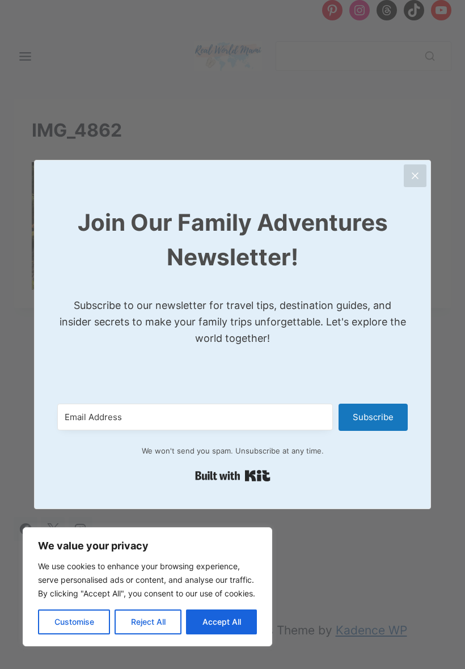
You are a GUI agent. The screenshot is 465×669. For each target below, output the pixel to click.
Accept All (221, 621)
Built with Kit (232, 475)
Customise (74, 621)
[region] (147, 586)
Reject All (148, 621)
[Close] (415, 175)
